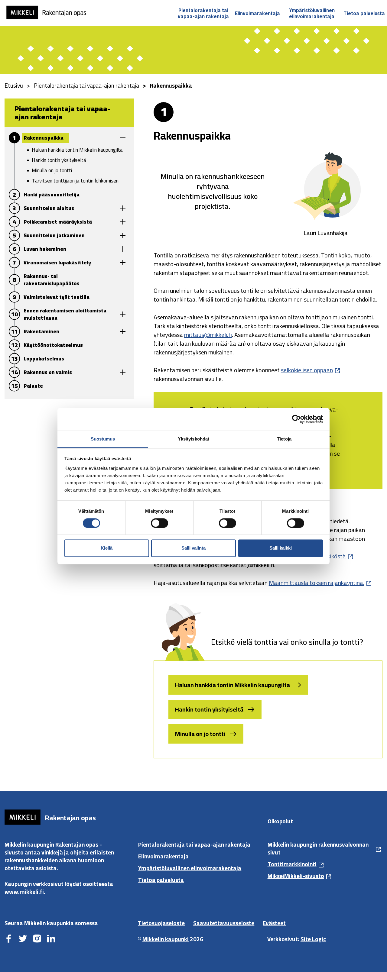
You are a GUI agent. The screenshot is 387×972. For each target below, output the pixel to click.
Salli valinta (193, 548)
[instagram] (37, 939)
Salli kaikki (280, 548)
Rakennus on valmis (48, 372)
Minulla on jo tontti (52, 170)
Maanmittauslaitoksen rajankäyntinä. (316, 582)
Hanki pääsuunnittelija (52, 194)
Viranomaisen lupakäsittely (57, 262)
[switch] (159, 523)
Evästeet (274, 923)
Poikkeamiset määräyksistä (58, 222)
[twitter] (23, 939)
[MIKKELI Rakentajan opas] (50, 12)
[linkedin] (51, 939)
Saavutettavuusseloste (223, 923)
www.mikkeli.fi (24, 891)
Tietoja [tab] (284, 438)
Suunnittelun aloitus (49, 208)
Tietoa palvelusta (364, 13)
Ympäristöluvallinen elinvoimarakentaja (312, 13)
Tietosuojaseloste (161, 923)
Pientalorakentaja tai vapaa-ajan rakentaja (203, 13)
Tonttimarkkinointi (292, 864)
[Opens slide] (122, 137)
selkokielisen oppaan (307, 370)
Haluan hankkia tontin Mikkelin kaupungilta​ (232, 684)
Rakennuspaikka (43, 138)
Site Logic (313, 939)
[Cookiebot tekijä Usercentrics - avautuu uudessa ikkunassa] (296, 419)
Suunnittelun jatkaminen (54, 235)
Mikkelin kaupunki (165, 939)
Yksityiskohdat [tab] (193, 438)
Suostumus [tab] (103, 438)
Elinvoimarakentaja (257, 13)
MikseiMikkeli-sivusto (296, 876)
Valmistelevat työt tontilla (56, 297)
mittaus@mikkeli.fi (208, 334)
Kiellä (106, 548)
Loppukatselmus (44, 358)
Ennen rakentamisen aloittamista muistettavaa (65, 314)
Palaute (33, 386)
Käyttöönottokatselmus (53, 345)
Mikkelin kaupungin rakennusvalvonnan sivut (318, 848)
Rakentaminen (41, 331)
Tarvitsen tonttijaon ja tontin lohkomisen (75, 180)
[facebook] (9, 939)
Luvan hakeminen (45, 249)
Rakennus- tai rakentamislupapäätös (52, 279)
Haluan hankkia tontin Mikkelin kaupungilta (77, 149)
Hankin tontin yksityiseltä (59, 160)
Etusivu (14, 85)
